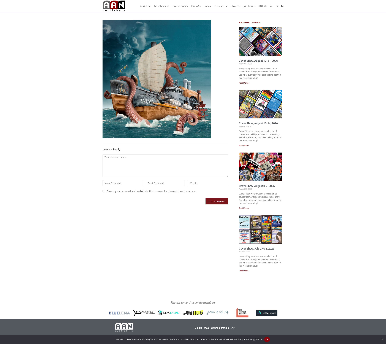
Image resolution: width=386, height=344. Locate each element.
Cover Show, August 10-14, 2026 (258, 123)
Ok (267, 339)
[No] (382, 339)
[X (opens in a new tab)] (277, 6)
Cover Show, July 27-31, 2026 (256, 248)
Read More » (244, 83)
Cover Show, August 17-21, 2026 (258, 60)
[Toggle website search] (271, 6)
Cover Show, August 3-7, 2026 (257, 186)
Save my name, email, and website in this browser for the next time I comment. (151, 191)
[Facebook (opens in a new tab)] (282, 6)
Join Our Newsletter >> (215, 328)
